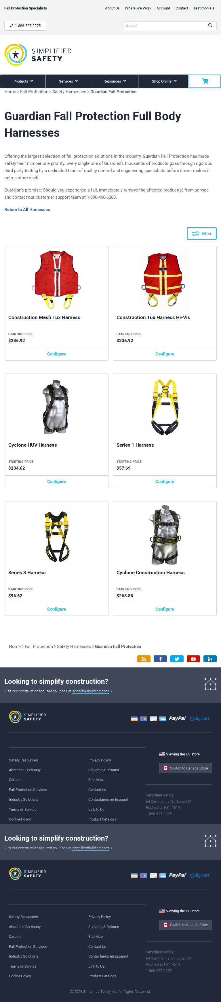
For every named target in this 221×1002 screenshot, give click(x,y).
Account (163, 8)
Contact (182, 8)
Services (66, 81)
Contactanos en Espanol (108, 799)
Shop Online (162, 81)
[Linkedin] (210, 659)
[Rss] (143, 659)
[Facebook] (160, 659)
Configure (56, 354)
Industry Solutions (23, 799)
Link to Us (96, 809)
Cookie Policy (20, 819)
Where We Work (138, 8)
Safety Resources (23, 760)
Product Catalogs (102, 819)
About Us (112, 8)
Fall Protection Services (28, 790)
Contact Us (97, 790)
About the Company (25, 770)
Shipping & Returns (103, 770)
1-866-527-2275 (27, 26)
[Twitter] (177, 659)
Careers (15, 780)
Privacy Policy (99, 760)
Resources (113, 81)
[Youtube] (193, 659)
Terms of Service (23, 809)
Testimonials (203, 8)
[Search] (210, 25)
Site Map (95, 780)
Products (21, 81)
